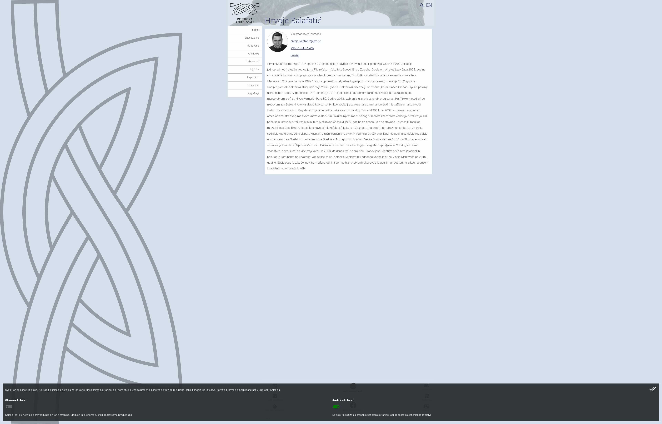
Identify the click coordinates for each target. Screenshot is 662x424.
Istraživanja (253, 45)
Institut (255, 29)
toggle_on (336, 406)
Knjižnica (254, 69)
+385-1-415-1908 (302, 48)
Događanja (253, 93)
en (429, 5)
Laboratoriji (253, 61)
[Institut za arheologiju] (246, 14)
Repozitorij (253, 77)
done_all (653, 388)
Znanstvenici (252, 37)
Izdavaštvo (253, 85)
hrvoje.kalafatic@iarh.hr (305, 41)
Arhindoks (253, 53)
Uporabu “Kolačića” (270, 389)
